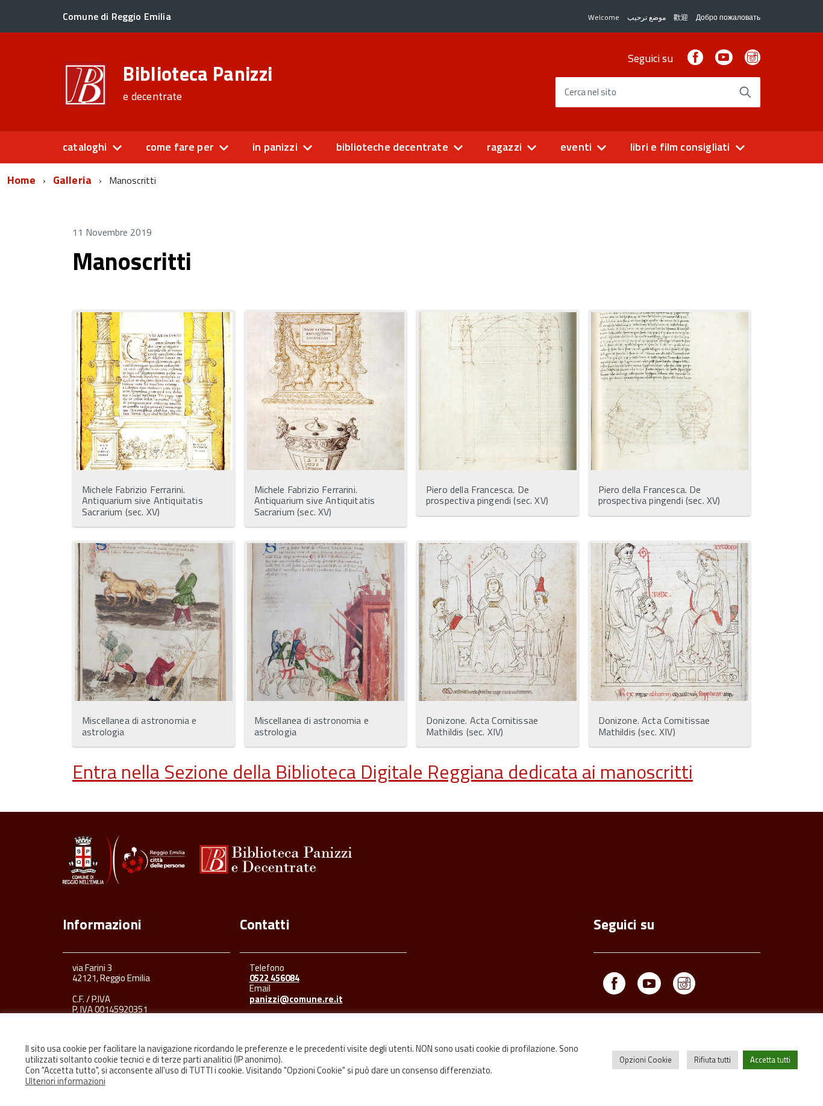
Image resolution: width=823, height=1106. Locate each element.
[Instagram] (752, 58)
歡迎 (681, 17)
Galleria (72, 180)
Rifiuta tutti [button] (712, 1060)
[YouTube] (723, 58)
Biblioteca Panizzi (197, 83)
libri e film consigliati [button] (680, 147)
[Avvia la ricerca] (745, 92)
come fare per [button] (180, 147)
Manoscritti (132, 261)
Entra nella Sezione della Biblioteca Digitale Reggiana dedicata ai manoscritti (382, 771)
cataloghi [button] (85, 147)
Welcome (603, 17)
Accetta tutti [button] (770, 1060)
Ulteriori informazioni (65, 1081)
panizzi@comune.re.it (296, 999)
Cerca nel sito (590, 92)
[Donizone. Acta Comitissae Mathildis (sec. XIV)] (497, 623)
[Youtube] (649, 986)
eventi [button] (576, 147)
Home (21, 180)
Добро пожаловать (728, 17)
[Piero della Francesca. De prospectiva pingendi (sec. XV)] (497, 392)
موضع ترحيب (646, 17)
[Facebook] (695, 58)
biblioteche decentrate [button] (392, 147)
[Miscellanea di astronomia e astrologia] (153, 623)
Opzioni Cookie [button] (645, 1060)
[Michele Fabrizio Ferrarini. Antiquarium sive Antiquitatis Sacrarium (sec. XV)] (153, 392)
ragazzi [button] (504, 147)
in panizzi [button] (275, 147)
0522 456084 (274, 978)
